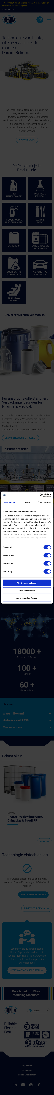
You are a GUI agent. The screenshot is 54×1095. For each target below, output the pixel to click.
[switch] (47, 555)
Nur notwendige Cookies (27, 598)
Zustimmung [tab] (10, 502)
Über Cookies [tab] (44, 502)
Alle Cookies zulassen (27, 583)
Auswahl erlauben (27, 590)
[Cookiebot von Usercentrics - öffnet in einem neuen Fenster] (39, 495)
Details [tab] (27, 502)
